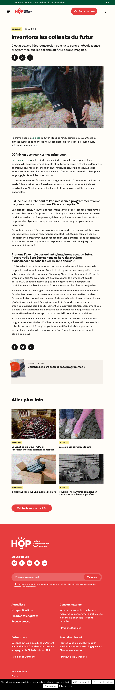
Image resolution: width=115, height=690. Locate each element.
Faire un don (87, 11)
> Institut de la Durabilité (73, 656)
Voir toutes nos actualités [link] (31, 508)
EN (107, 2)
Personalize (50, 686)
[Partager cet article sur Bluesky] (23, 349)
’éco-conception (21, 159)
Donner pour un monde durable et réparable (31, 2)
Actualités (18, 604)
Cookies (15, 676)
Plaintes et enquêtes (25, 615)
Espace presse (21, 621)
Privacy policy (65, 686)
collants (36, 137)
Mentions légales (20, 671)
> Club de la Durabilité (24, 656)
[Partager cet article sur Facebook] (15, 59)
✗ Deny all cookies (103, 682)
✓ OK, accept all (81, 682)
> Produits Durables (70, 627)
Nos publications (23, 610)
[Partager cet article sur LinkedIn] (30, 59)
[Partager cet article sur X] (22, 59)
